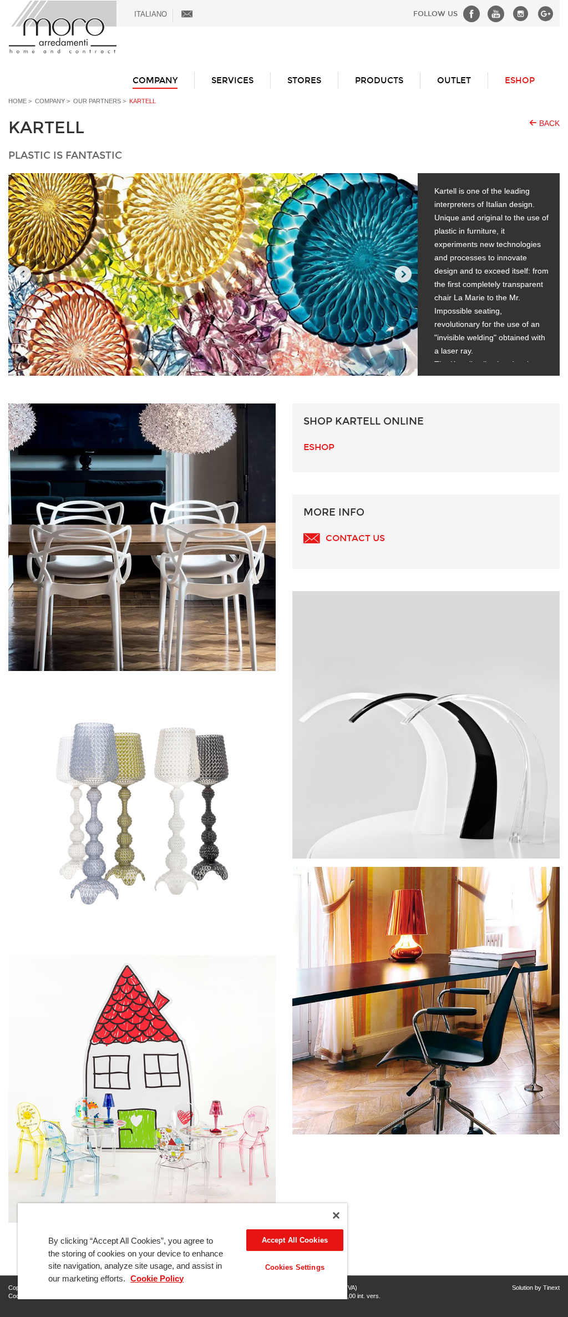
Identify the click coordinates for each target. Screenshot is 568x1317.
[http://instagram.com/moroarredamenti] (517, 14)
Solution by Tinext (536, 1287)
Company (155, 80)
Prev (23, 275)
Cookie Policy (157, 1278)
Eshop (318, 447)
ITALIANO (150, 14)
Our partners (97, 101)
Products (379, 80)
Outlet (454, 80)
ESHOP (520, 80)
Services (232, 80)
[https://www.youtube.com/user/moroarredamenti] (493, 14)
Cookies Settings (294, 1267)
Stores (304, 80)
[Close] (336, 1215)
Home (17, 101)
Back (549, 123)
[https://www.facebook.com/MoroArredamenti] (469, 14)
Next (403, 275)
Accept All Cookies (295, 1240)
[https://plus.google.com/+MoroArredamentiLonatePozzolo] (542, 14)
